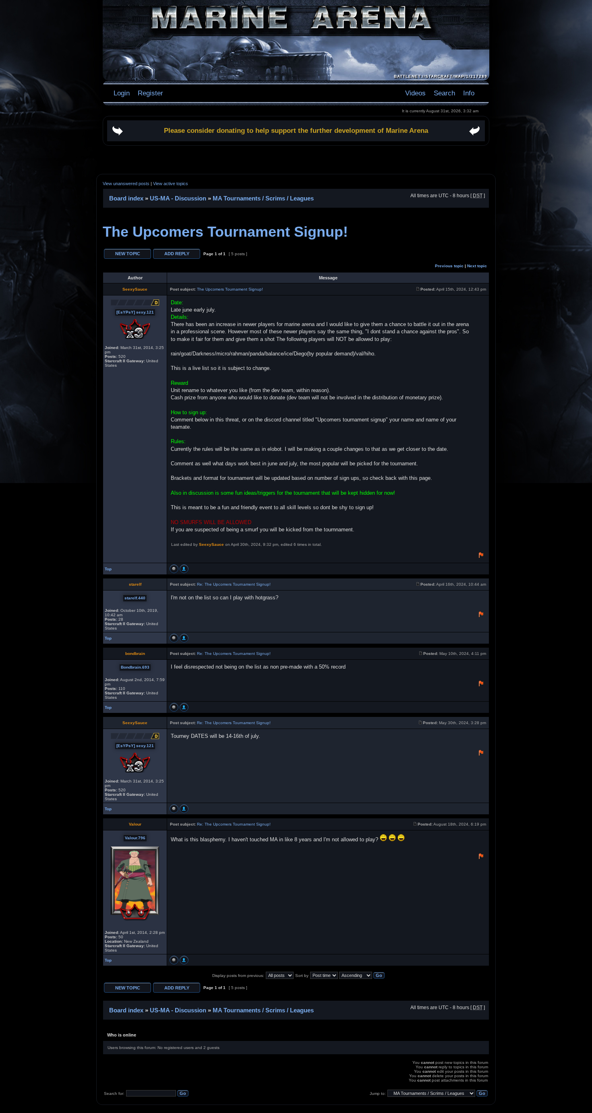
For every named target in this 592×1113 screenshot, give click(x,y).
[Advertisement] (296, 160)
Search (444, 93)
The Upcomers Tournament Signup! (225, 231)
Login (122, 93)
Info (468, 93)
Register (149, 93)
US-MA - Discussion (178, 198)
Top (108, 569)
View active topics (170, 183)
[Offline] (174, 568)
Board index (126, 198)
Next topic (477, 266)
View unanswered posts (126, 183)
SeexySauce (211, 544)
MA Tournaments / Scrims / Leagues (263, 198)
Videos (415, 93)
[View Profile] (184, 568)
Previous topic (449, 266)
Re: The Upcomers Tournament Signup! (234, 584)
